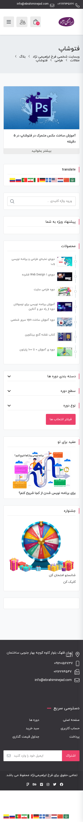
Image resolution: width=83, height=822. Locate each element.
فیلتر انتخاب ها (61, 419)
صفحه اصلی (71, 720)
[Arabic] (73, 179)
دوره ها (34, 720)
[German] (43, 179)
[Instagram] (48, 785)
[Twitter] (54, 785)
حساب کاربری (70, 728)
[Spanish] (13, 179)
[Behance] (34, 785)
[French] (49, 179)
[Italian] (37, 179)
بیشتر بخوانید (41, 151)
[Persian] (31, 179)
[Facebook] (61, 785)
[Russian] (19, 179)
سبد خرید (32, 728)
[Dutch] (61, 179)
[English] (55, 179)
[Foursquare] (28, 785)
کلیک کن (69, 582)
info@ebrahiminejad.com (33, 4)
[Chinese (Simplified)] (67, 179)
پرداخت (74, 737)
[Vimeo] (41, 785)
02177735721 (65, 4)
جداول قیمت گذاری (25, 737)
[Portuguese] (25, 179)
